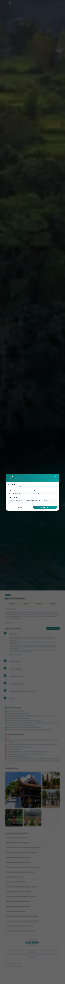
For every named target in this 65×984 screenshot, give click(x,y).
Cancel (20, 507)
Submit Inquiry (45, 507)
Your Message (14, 497)
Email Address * (39, 491)
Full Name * (13, 484)
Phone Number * (14, 491)
